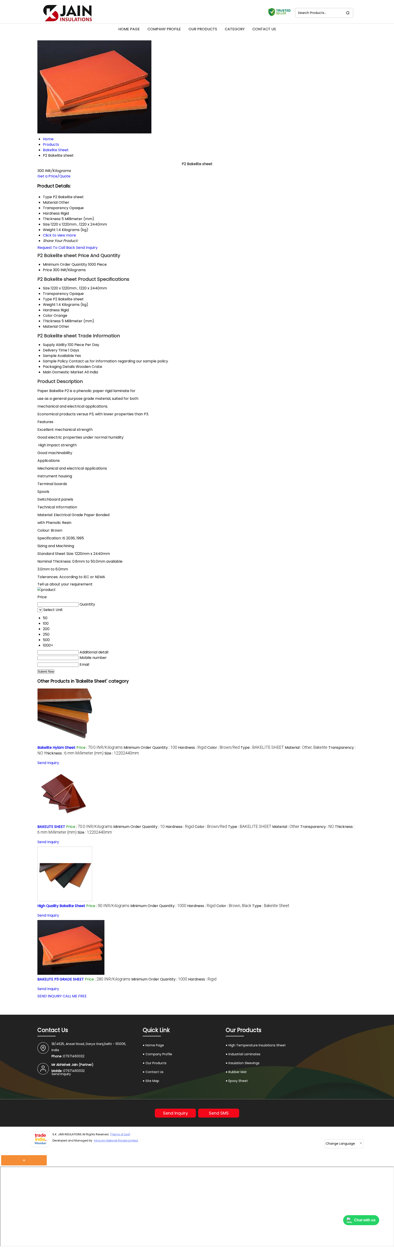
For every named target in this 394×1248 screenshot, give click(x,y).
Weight (49, 304)
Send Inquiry (87, 247)
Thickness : (74, 753)
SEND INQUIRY (49, 996)
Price (47, 270)
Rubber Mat (237, 1072)
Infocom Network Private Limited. (116, 1140)
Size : (121, 753)
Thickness (52, 321)
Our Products (203, 29)
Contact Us (264, 29)
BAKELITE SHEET (51, 826)
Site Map (152, 1081)
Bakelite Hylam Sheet (56, 747)
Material (50, 326)
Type (47, 299)
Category (235, 29)
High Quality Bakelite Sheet (61, 905)
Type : (262, 747)
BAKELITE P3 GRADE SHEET (60, 979)
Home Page (129, 29)
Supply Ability (55, 344)
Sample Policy (55, 361)
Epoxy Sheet (238, 1081)
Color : (223, 747)
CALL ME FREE (75, 996)
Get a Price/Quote (53, 176)
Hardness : (192, 747)
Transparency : (317, 826)
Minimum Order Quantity (65, 264)
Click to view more (59, 235)
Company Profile (164, 29)
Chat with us (365, 1220)
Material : (306, 747)
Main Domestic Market (63, 372)
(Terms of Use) (120, 1134)
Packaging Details (59, 366)
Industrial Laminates (244, 1054)
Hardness (51, 310)
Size (46, 288)
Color (48, 315)
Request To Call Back (56, 247)
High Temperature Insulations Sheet (257, 1045)
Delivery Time (55, 350)
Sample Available (58, 355)
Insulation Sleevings (243, 1063)
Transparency (55, 293)
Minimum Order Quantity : (150, 747)
